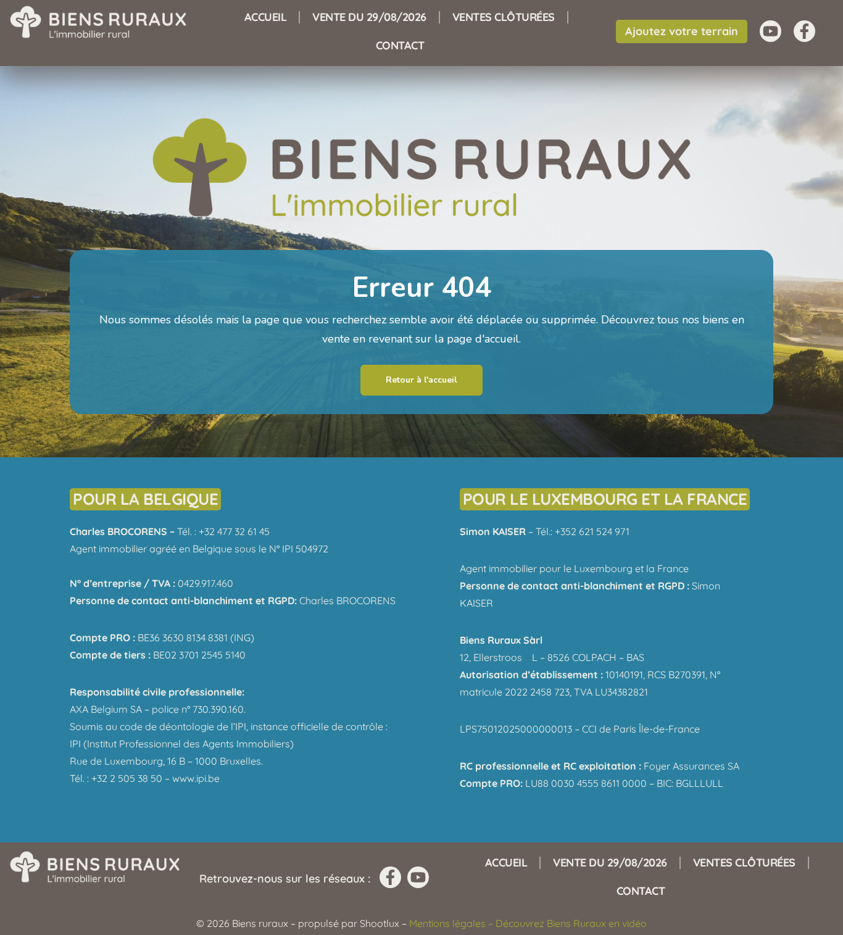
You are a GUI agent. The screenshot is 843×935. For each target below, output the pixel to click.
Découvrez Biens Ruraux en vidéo (571, 923)
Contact (400, 45)
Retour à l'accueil (421, 380)
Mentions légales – (452, 923)
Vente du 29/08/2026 (369, 17)
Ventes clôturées (503, 17)
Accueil (265, 17)
